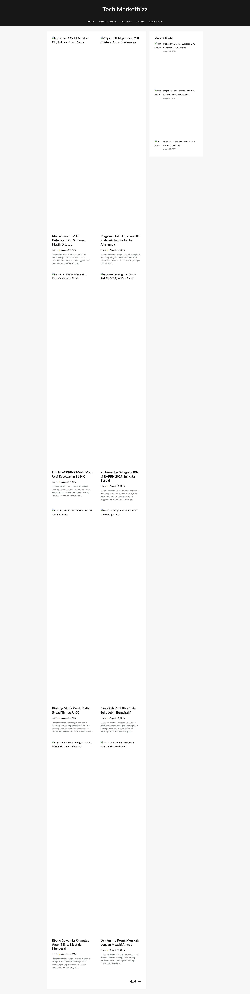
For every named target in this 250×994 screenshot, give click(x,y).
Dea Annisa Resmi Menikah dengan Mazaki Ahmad (120, 942)
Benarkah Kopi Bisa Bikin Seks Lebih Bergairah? (118, 710)
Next (135, 981)
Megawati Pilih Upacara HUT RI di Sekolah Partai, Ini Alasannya (121, 240)
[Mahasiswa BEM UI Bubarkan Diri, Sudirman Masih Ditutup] (158, 65)
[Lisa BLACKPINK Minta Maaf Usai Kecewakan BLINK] (158, 157)
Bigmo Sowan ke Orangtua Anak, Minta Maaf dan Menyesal (70, 944)
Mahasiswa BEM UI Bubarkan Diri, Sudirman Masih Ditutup (69, 240)
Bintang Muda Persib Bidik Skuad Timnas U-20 (70, 710)
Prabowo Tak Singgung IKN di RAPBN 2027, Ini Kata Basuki (119, 476)
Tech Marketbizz (125, 9)
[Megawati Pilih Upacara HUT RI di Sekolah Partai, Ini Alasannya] (158, 114)
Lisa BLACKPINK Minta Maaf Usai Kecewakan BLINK (72, 474)
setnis (54, 250)
